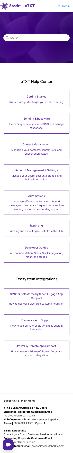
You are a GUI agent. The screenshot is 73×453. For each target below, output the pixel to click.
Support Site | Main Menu (19, 400)
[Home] (17, 6)
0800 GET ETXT (23, 423)
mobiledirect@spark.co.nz (19, 415)
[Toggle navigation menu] (59, 5)
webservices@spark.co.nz (48, 419)
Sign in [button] (66, 5)
